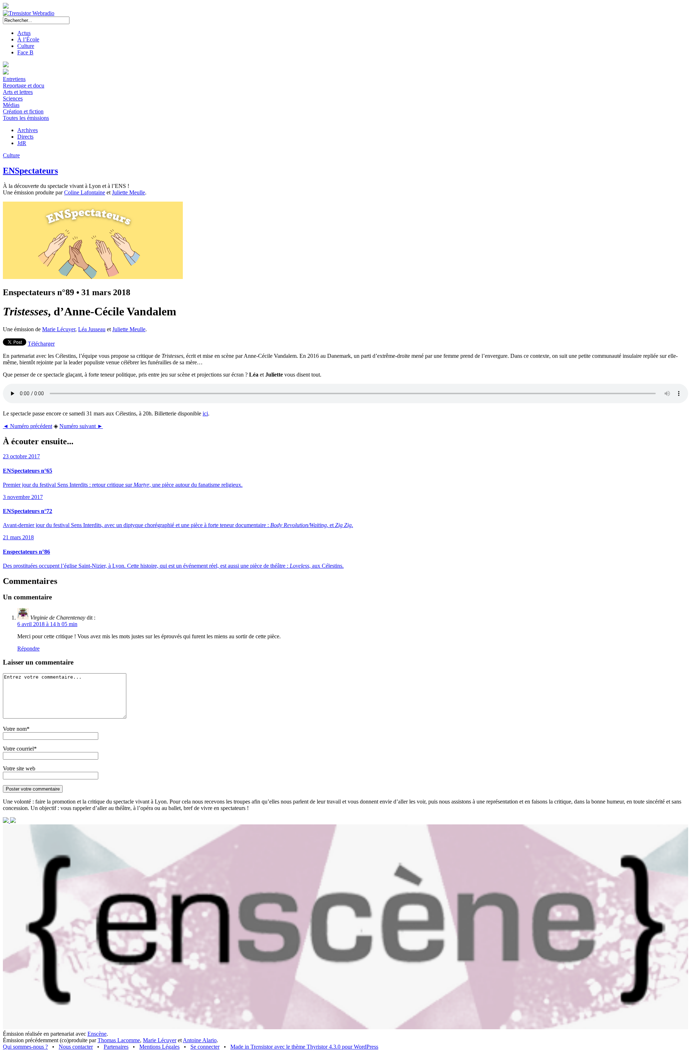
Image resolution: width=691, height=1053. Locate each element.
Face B (25, 52)
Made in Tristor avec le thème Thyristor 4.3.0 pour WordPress (304, 1047)
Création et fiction (23, 111)
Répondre (28, 648)
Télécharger (41, 344)
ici (205, 413)
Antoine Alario (200, 1040)
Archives (27, 130)
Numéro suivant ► (81, 426)
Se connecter (205, 1047)
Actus (24, 33)
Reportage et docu (23, 85)
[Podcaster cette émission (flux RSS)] (6, 821)
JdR (21, 143)
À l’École (28, 39)
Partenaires (116, 1047)
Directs (25, 137)
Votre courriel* (20, 749)
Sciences (13, 98)
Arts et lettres (18, 92)
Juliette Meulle (128, 192)
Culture (25, 46)
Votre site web (19, 768)
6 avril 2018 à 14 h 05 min (47, 624)
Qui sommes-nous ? (25, 1047)
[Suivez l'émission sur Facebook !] (13, 821)
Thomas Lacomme (119, 1040)
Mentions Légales (159, 1047)
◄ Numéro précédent (27, 426)
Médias (11, 105)
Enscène (97, 1034)
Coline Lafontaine (84, 192)
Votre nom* (16, 729)
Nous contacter (76, 1047)
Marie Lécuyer (58, 329)
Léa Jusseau (91, 329)
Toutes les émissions (26, 118)
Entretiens (14, 79)
